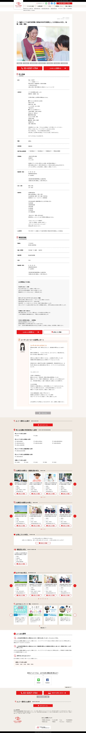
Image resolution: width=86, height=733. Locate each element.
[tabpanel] (20, 484)
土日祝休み (26, 63)
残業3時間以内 (34, 63)
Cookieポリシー (69, 721)
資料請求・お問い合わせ (46, 719)
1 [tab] (41, 497)
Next (75, 484)
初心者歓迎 (50, 63)
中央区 (27, 462)
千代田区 (18, 462)
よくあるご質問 (55, 719)
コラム (61, 719)
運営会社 (54, 721)
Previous (11, 484)
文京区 (36, 462)
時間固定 (19, 63)
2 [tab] (40, 598)
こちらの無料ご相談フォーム (23, 640)
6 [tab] (47, 598)
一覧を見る (42, 627)
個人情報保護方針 (69, 719)
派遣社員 (30, 146)
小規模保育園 (64, 63)
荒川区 (55, 462)
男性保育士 (57, 63)
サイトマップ (62, 721)
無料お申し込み (44, 721)
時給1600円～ (42, 63)
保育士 (29, 141)
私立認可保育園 (31, 255)
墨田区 (45, 462)
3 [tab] (44, 497)
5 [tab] (45, 598)
